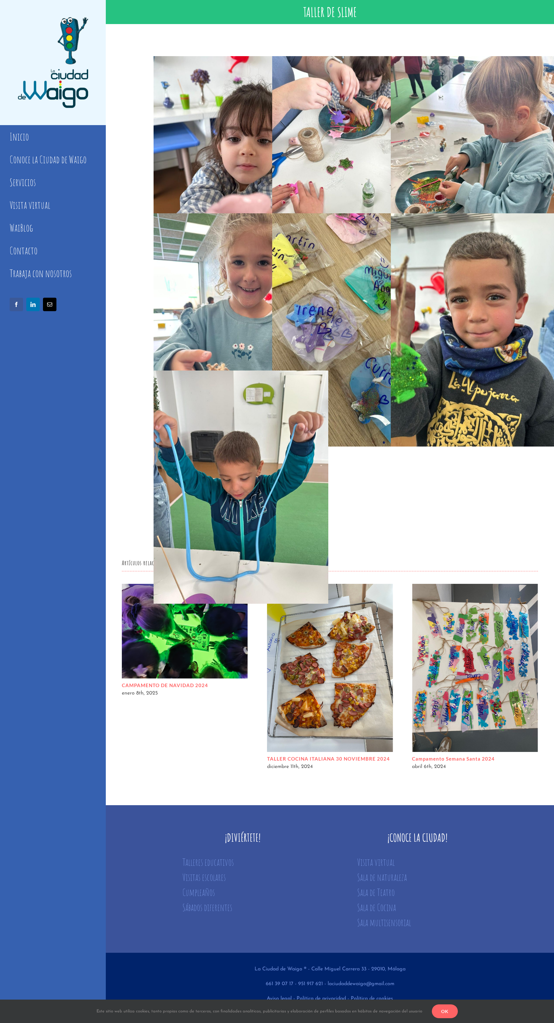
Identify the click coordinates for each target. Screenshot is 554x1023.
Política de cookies (372, 998)
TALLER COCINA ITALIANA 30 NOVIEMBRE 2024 (184, 668)
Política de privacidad (321, 998)
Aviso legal (279, 998)
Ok (445, 1011)
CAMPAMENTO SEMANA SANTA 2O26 (475, 668)
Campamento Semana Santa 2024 (330, 668)
